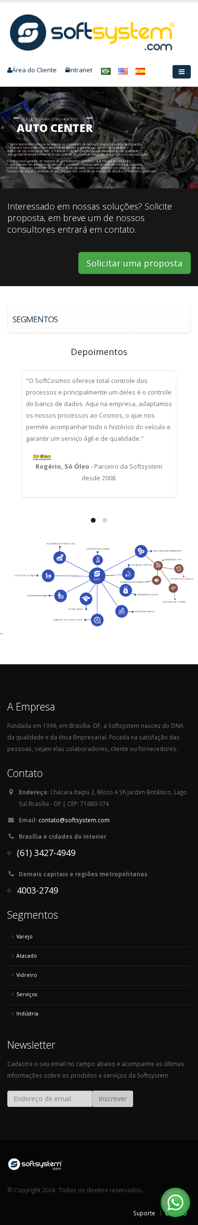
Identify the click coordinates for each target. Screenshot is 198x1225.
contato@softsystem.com (74, 820)
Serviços (26, 994)
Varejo (24, 936)
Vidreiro (26, 975)
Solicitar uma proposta (135, 263)
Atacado (26, 955)
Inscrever (113, 1098)
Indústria (27, 1013)
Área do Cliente (34, 70)
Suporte (144, 1213)
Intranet (80, 70)
